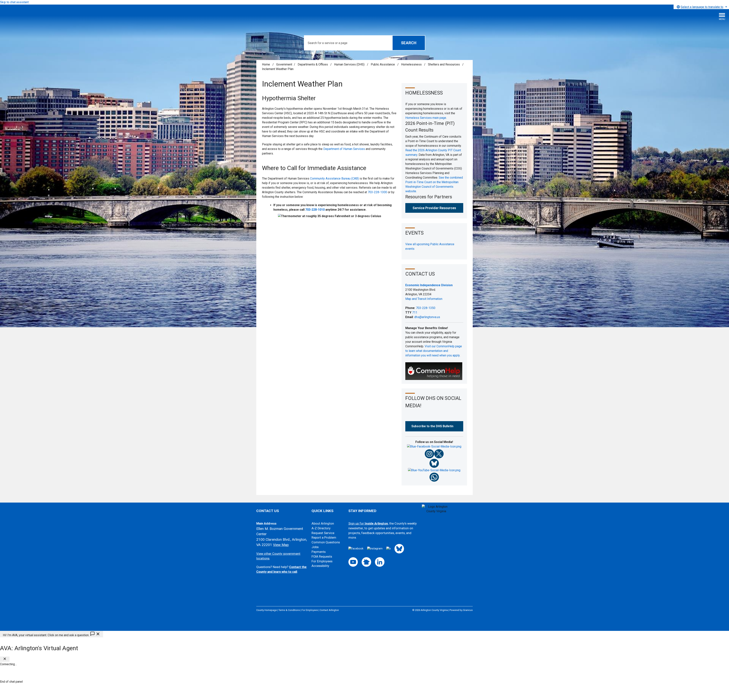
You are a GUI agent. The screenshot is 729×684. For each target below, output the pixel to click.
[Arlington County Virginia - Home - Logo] (31, 18)
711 (414, 312)
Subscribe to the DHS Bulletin (432, 426)
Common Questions (326, 542)
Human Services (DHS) (349, 64)
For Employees (322, 561)
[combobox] (701, 7)
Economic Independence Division (429, 285)
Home (266, 64)
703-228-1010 (315, 209)
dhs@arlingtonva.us (427, 317)
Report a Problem (324, 537)
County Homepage (266, 610)
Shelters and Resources (444, 64)
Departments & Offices (313, 64)
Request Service (323, 533)
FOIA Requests (322, 556)
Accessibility (320, 566)
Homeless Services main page (425, 118)
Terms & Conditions (289, 610)
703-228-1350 (425, 308)
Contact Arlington (329, 610)
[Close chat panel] (4, 659)
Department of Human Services (344, 149)
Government (284, 64)
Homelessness (411, 64)
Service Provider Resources (434, 208)
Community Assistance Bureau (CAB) (334, 178)
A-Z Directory (321, 528)
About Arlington (323, 523)
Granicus (468, 610)
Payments (319, 552)
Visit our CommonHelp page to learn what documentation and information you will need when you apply (433, 350)
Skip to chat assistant (14, 2)
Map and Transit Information (423, 299)
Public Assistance (383, 64)
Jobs (315, 547)
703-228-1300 (377, 192)
